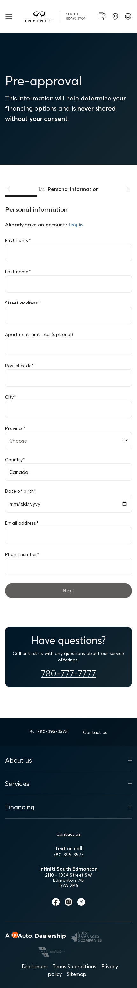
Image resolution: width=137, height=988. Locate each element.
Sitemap (76, 974)
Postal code (19, 365)
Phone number (22, 554)
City (10, 396)
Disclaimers (34, 966)
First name (18, 240)
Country (15, 459)
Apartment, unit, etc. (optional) (39, 334)
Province (15, 428)
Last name (18, 271)
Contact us (68, 834)
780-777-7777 (68, 673)
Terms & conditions (74, 966)
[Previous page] (9, 189)
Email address (22, 523)
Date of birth (20, 491)
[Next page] (128, 189)
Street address (22, 302)
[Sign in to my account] (128, 16)
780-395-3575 (68, 855)
